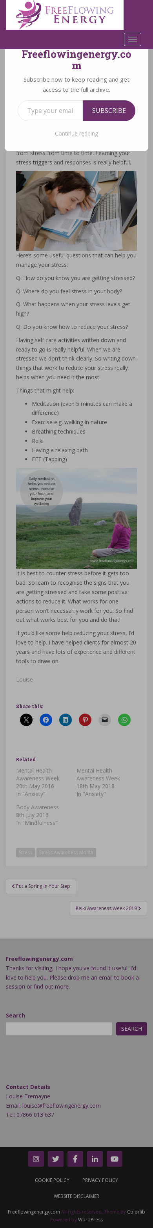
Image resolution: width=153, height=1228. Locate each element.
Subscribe (109, 110)
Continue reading (76, 133)
